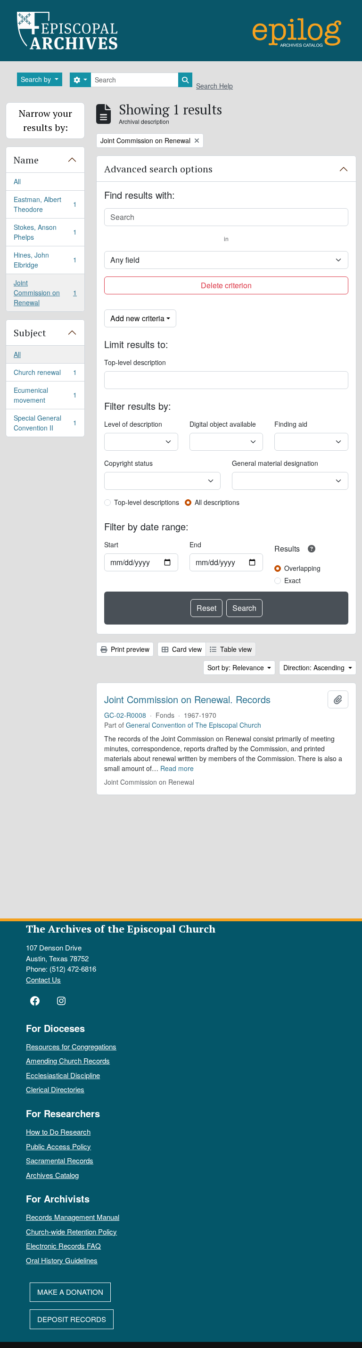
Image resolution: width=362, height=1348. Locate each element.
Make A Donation (70, 1292)
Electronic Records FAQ (63, 1246)
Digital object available (222, 424)
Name (26, 160)
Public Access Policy (58, 1146)
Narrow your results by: (45, 120)
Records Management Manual (72, 1217)
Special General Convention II (45, 422)
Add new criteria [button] (137, 318)
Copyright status (128, 463)
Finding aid (290, 424)
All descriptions (217, 502)
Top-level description (135, 362)
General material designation (275, 463)
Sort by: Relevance (236, 667)
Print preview (129, 649)
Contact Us (43, 979)
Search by (37, 79)
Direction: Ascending (314, 667)
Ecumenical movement (45, 395)
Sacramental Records (59, 1160)
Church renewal (45, 374)
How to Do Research (58, 1132)
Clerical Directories (55, 1089)
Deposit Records (71, 1319)
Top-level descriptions (146, 502)
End (195, 544)
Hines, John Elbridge (45, 259)
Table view (235, 649)
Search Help (214, 85)
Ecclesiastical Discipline (63, 1075)
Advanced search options (158, 168)
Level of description (133, 424)
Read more (177, 768)
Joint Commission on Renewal (45, 292)
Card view (186, 649)
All (17, 181)
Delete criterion (226, 285)
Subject (30, 332)
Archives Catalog (52, 1175)
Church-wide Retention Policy (71, 1231)
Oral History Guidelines (62, 1260)
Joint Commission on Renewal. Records (187, 699)
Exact (292, 580)
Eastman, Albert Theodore (45, 204)
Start (111, 544)
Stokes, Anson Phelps (45, 232)
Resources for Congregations (71, 1046)
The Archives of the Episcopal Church (120, 928)
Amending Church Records (68, 1060)
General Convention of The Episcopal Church (193, 725)
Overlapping (302, 568)
